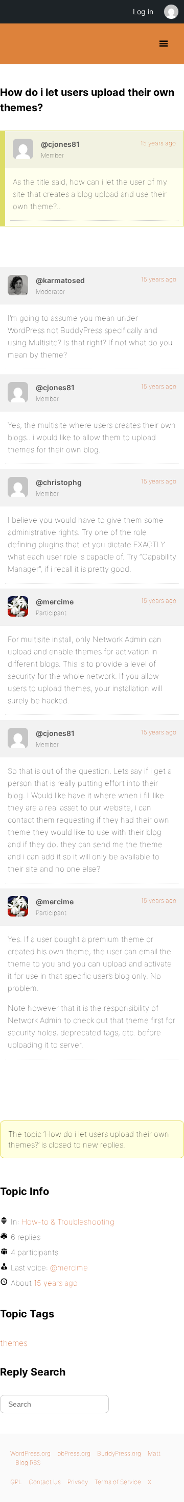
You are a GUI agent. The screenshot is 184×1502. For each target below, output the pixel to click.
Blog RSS (27, 1462)
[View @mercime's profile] (18, 606)
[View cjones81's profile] (23, 149)
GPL (16, 1482)
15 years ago (158, 143)
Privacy (77, 1482)
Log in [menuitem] (143, 11)
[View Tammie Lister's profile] (18, 285)
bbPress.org (73, 1453)
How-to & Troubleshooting (67, 1222)
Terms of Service (118, 1482)
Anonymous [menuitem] (170, 11)
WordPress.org (30, 1453)
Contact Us (45, 1482)
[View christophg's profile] (18, 487)
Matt (154, 1453)
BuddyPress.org (16, 43)
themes (14, 1343)
